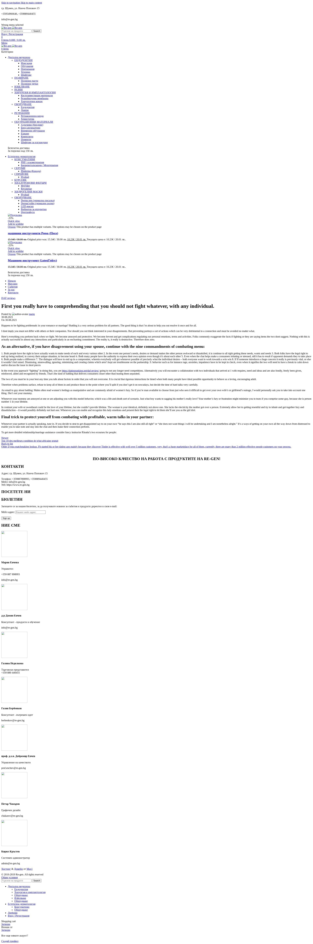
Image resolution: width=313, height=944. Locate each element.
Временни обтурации (33, 130)
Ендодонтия (27, 107)
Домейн (18, 869)
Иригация (26, 63)
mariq (32, 314)
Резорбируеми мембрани (34, 98)
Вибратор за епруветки (34, 209)
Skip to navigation (11, 2)
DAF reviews (8, 298)
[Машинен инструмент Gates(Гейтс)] (15, 242)
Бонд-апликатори (30, 127)
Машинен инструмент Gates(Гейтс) (32, 260)
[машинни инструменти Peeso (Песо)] (15, 215)
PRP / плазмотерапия (32, 162)
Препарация (27, 69)
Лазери (25, 110)
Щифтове (26, 75)
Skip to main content (31, 2)
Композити (27, 136)
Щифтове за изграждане (34, 142)
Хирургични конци (32, 101)
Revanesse (26, 188)
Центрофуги (28, 212)
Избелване (20, 898)
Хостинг (6, 869)
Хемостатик (27, 119)
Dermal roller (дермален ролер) (37, 203)
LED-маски (27, 206)
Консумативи (21, 907)
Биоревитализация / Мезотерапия (39, 165)
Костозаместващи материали (37, 95)
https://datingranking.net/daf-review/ (80, 370)
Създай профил (9, 941)
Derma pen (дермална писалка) (38, 200)
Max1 (30, 869)
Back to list (7, 443)
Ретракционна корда (32, 116)
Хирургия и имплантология (29, 892)
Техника (25, 72)
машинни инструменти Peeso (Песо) (33, 233)
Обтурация (27, 66)
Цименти (26, 139)
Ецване (25, 133)
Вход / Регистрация (18, 915)
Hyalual (25, 177)
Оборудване (21, 895)
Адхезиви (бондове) (32, 124)
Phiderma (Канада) (31, 171)
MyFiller (25, 185)
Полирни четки (29, 83)
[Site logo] (6, 27)
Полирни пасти (29, 80)
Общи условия (9, 877)
